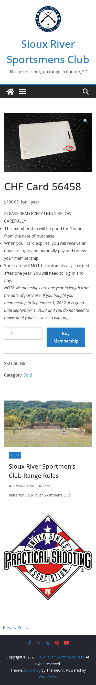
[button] (85, 121)
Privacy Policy (15, 627)
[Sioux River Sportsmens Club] (10, 91)
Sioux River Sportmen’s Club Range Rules (42, 471)
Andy (46, 486)
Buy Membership (66, 337)
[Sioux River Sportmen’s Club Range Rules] (48, 424)
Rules (15, 455)
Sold (28, 375)
